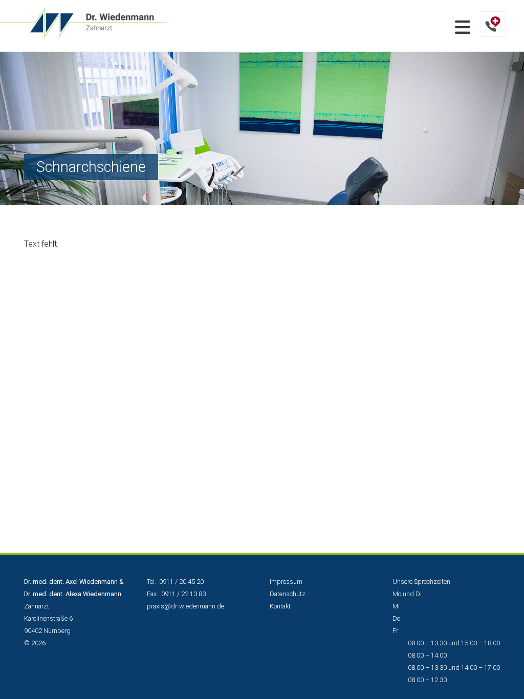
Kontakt (280, 606)
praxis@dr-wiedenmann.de (185, 606)
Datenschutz (287, 594)
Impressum (286, 581)
